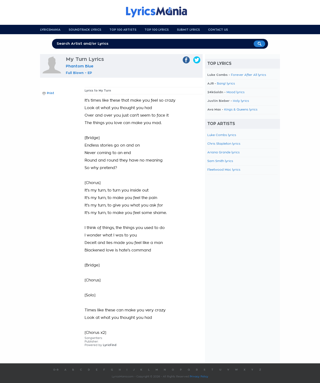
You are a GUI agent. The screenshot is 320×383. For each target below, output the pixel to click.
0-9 (56, 369)
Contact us (218, 29)
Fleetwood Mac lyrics (223, 169)
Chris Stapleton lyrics (223, 143)
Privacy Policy (199, 376)
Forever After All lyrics (248, 75)
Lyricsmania (50, 29)
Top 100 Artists (122, 29)
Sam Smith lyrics (220, 161)
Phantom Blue (79, 66)
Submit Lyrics (188, 29)
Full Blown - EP (79, 72)
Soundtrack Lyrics (85, 29)
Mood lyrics (236, 92)
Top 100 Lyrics (157, 29)
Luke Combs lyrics (221, 135)
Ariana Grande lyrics (223, 152)
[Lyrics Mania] (160, 11)
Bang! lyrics (226, 83)
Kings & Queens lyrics (240, 109)
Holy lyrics (241, 101)
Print (50, 93)
